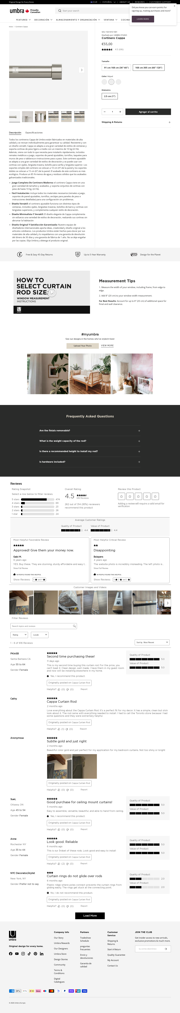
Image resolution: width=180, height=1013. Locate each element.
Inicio (11, 26)
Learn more (143, 19)
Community (59, 964)
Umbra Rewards (62, 943)
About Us (125, 2)
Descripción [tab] (15, 133)
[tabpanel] (48, 190)
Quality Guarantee (116, 954)
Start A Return (114, 949)
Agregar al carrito (148, 111)
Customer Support (160, 2)
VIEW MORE (107, 346)
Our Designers (61, 948)
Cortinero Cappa (21, 26)
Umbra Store (60, 953)
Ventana (109, 20)
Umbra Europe (19, 1003)
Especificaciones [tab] (34, 133)
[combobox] (96, 11)
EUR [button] (95, 2)
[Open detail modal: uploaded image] (47, 374)
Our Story (58, 937)
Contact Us (112, 965)
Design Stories (61, 959)
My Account (113, 960)
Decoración (41, 20)
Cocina (125, 20)
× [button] (174, 6)
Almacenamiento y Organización (76, 20)
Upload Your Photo (83, 346)
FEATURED (22, 20)
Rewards (140, 2)
